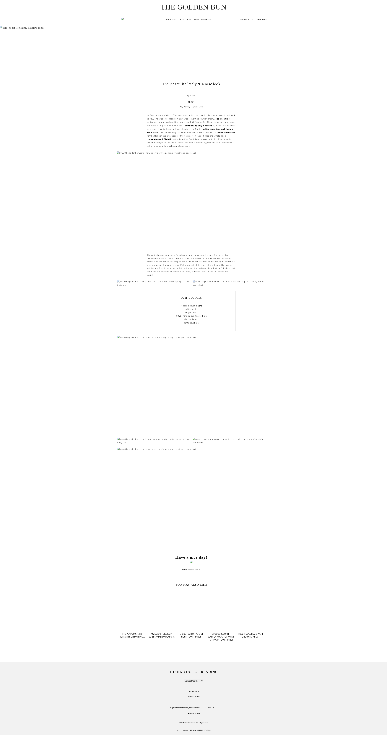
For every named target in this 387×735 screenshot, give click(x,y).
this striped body (178, 262)
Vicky (192, 96)
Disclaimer (193, 691)
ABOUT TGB (185, 19)
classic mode (247, 19)
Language (262, 19)
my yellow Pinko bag (180, 265)
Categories (170, 19)
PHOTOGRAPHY (202, 19)
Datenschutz (193, 697)
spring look (194, 569)
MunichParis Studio (200, 730)
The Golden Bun (193, 7)
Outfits (191, 102)
